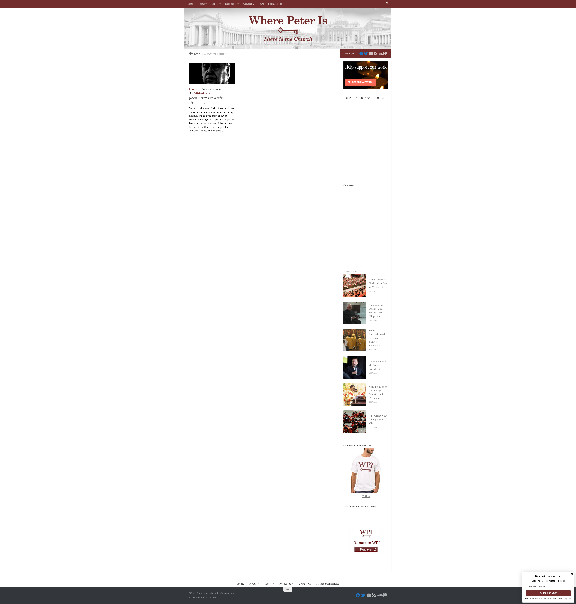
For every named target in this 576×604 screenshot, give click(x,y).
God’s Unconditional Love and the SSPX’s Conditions (377, 338)
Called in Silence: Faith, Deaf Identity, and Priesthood (378, 392)
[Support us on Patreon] (385, 53)
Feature (195, 89)
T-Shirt (366, 496)
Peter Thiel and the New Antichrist (377, 365)
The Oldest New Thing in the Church (378, 419)
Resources (231, 4)
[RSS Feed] (375, 53)
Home (190, 4)
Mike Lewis (202, 93)
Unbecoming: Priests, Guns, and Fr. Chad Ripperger (376, 310)
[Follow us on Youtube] (371, 53)
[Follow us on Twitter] (366, 53)
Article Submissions (271, 4)
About (201, 4)
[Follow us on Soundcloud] (380, 53)
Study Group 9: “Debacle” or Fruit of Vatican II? (378, 283)
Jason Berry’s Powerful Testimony (206, 100)
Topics (215, 4)
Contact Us (249, 4)
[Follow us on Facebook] (361, 53)
